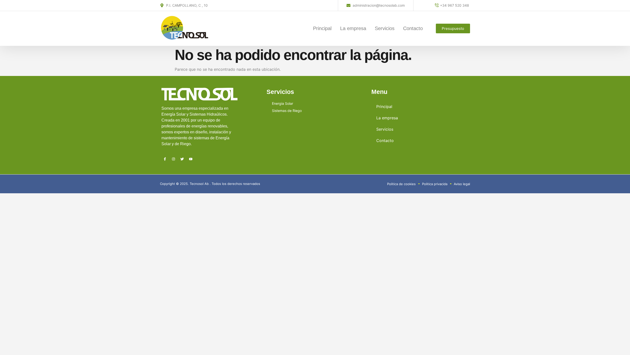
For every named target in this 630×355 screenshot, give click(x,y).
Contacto (413, 28)
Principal (322, 28)
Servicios (384, 28)
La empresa (353, 28)
